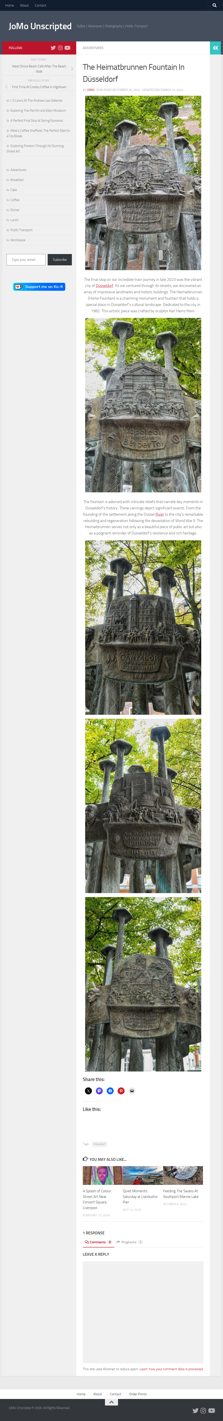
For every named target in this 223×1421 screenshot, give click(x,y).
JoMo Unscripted (40, 26)
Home (9, 5)
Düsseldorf (104, 285)
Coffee (15, 200)
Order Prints (138, 1394)
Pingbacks (131, 1242)
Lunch (14, 220)
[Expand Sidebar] (215, 48)
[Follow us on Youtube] (67, 47)
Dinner (15, 210)
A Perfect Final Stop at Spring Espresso (36, 121)
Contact (40, 5)
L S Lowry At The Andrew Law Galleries (36, 100)
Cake (13, 190)
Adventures (93, 48)
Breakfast (17, 180)
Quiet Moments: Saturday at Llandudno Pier (140, 1196)
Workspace (17, 240)
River (159, 514)
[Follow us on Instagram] (60, 47)
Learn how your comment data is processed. (171, 1369)
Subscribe (60, 260)
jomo (91, 90)
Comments (100, 1242)
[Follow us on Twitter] (53, 47)
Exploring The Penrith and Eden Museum (38, 111)
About (24, 5)
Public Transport (21, 230)
